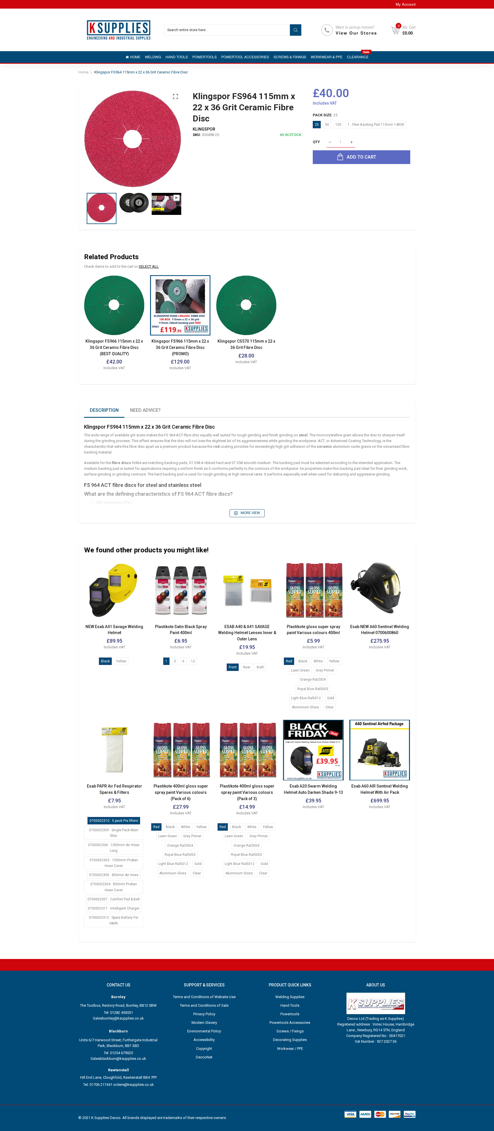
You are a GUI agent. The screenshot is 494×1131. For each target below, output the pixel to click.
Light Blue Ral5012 (306, 698)
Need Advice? (145, 410)
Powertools (289, 1014)
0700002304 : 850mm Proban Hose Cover (113, 887)
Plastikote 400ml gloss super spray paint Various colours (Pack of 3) (247, 792)
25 (317, 125)
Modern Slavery (204, 1022)
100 (338, 125)
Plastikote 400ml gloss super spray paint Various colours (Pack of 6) (181, 792)
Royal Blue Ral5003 (312, 689)
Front (233, 667)
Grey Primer (325, 670)
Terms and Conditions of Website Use (204, 997)
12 (193, 661)
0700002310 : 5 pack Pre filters (113, 821)
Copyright (204, 1048)
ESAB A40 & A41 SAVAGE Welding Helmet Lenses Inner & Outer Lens (247, 632)
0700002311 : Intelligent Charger (114, 908)
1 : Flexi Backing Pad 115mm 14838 (376, 125)
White (318, 661)
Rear (246, 667)
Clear (329, 707)
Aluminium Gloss (305, 707)
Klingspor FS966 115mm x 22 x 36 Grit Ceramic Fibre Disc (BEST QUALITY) (114, 347)
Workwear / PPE (290, 1048)
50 (327, 125)
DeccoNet (204, 1057)
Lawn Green (300, 670)
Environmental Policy (204, 1031)
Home (83, 72)
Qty (316, 142)
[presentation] (95, 139)
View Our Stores (356, 33)
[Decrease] (330, 142)
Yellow (121, 661)
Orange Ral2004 (313, 680)
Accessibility (204, 1040)
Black (105, 661)
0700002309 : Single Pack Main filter (113, 833)
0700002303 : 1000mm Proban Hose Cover (113, 863)
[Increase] (351, 142)
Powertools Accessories (290, 1022)
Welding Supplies (289, 997)
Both (260, 667)
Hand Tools (289, 1005)
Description (104, 410)
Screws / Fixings (290, 1031)
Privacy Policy (204, 1014)
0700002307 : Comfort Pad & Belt (113, 899)
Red (289, 661)
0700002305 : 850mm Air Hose (113, 875)
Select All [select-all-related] (149, 266)
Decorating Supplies (290, 1040)
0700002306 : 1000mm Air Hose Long (113, 848)
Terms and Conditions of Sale (204, 1005)
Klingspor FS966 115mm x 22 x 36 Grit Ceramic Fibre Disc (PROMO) (180, 347)
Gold (330, 698)
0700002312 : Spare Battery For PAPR (113, 920)
